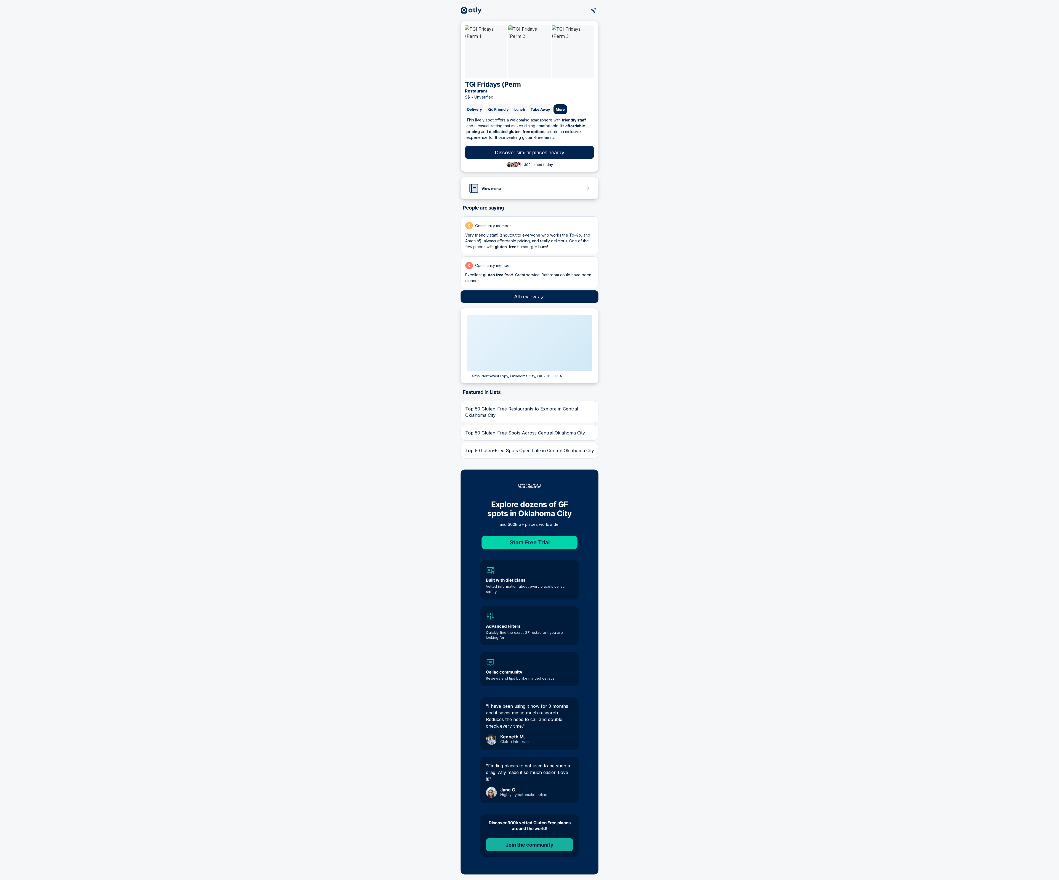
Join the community (529, 845)
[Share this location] (593, 10)
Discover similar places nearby (529, 152)
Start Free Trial (530, 542)
